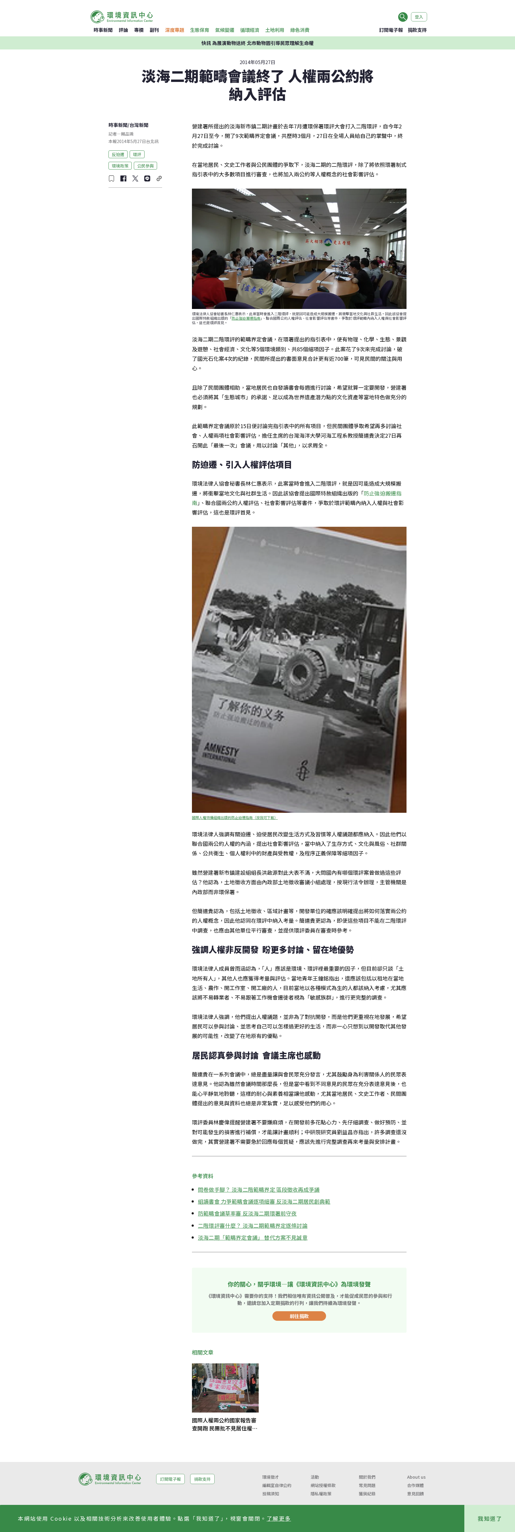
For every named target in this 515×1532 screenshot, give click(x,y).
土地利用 (274, 29)
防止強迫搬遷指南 (246, 318)
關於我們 (367, 1477)
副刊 (154, 29)
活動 (315, 1477)
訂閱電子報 (391, 29)
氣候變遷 (224, 29)
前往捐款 (299, 1316)
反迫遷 (118, 154)
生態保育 (199, 29)
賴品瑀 (127, 134)
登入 (419, 17)
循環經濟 (249, 29)
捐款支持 (417, 29)
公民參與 (145, 165)
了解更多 (279, 1518)
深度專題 (174, 29)
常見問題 (367, 1485)
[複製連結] (159, 178)
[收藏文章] (111, 178)
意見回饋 (415, 1494)
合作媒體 (415, 1485)
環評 (137, 154)
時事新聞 (103, 29)
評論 (123, 29)
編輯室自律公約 (276, 1485)
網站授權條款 (323, 1485)
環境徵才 (270, 1477)
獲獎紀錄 (367, 1494)
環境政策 (120, 165)
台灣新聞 (138, 124)
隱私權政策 (321, 1494)
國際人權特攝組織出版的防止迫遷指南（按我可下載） (235, 817)
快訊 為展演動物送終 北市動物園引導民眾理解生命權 (257, 42)
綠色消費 (299, 29)
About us (416, 1477)
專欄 (139, 29)
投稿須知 (270, 1494)
